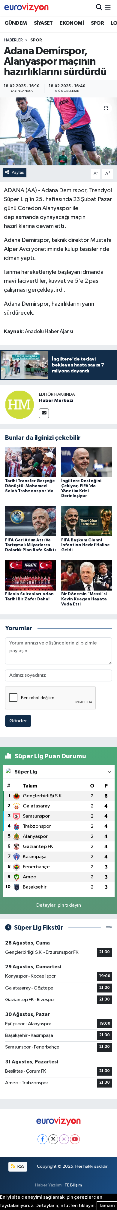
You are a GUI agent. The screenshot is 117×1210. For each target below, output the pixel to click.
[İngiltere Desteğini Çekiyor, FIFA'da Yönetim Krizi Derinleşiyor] (86, 462)
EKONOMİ (72, 23)
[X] (53, 1139)
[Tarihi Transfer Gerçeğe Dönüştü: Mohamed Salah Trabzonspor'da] (30, 462)
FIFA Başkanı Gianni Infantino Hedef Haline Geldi (85, 545)
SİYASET (43, 23)
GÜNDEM (15, 23)
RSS (20, 1166)
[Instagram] (64, 1139)
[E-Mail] (44, 413)
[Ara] (99, 7)
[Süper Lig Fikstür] (109, 927)
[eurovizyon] (26, 7)
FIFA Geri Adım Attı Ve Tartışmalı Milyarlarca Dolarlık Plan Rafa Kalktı (30, 545)
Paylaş (18, 172)
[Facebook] (42, 1139)
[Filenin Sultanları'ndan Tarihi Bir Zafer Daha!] (30, 575)
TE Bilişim (73, 1185)
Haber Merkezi (56, 400)
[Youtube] (75, 1139)
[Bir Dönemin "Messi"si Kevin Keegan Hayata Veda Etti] (86, 575)
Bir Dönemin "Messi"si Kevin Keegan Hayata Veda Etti (84, 599)
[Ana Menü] (108, 7)
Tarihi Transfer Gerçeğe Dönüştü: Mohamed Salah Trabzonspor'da (30, 486)
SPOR (97, 23)
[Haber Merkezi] (19, 404)
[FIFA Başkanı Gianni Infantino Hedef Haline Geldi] (86, 521)
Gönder (18, 720)
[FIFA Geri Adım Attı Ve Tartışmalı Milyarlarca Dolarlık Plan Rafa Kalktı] (30, 521)
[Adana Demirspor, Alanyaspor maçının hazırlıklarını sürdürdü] (58, 131)
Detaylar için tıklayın (58, 905)
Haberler (13, 40)
